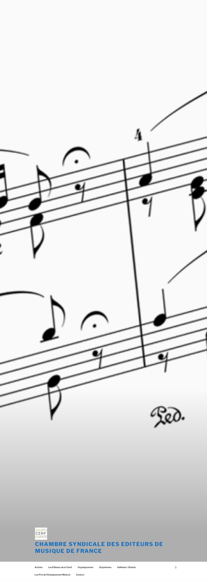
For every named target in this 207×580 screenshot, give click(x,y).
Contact (80, 574)
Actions (38, 567)
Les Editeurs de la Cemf (60, 567)
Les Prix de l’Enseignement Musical (52, 574)
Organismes (105, 567)
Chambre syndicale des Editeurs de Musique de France (99, 547)
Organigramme (85, 567)
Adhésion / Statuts (126, 567)
